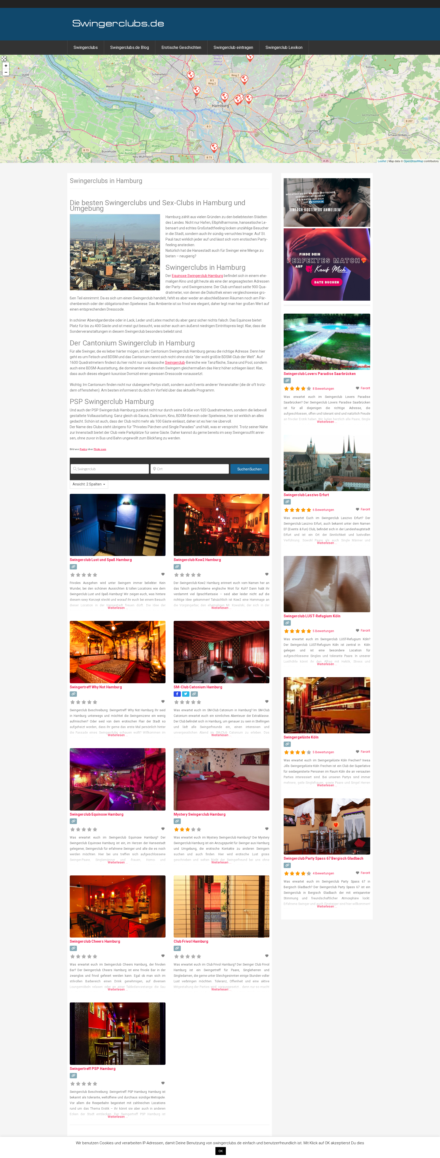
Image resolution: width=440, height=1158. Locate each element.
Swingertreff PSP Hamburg (93, 1069)
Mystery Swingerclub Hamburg (200, 814)
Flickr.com (100, 449)
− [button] (6, 72)
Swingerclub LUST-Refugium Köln (312, 616)
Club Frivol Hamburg (191, 941)
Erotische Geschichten (181, 47)
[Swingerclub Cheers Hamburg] (244, 79)
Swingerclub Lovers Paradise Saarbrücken (320, 374)
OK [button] (220, 1151)
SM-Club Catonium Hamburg (198, 687)
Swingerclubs (86, 47)
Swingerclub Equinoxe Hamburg (96, 814)
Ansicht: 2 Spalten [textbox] (87, 484)
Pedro (83, 449)
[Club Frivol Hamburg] (224, 97)
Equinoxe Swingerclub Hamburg (197, 276)
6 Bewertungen (323, 510)
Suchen (249, 468)
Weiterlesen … (118, 608)
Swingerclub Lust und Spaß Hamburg (101, 560)
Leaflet (382, 161)
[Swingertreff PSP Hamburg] (196, 91)
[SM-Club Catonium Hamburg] (190, 75)
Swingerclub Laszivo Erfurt (306, 495)
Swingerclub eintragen (233, 47)
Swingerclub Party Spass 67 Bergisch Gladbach (323, 858)
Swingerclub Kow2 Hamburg (197, 560)
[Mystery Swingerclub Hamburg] (214, 148)
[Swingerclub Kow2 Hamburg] (237, 100)
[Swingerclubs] (118, 27)
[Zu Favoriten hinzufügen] (163, 574)
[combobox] (89, 484)
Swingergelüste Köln (301, 737)
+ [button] (6, 65)
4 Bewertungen (323, 873)
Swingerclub (175, 362)
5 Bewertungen (323, 631)
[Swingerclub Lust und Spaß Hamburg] (248, 99)
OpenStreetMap (413, 161)
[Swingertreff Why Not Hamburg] (249, 56)
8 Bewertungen (323, 388)
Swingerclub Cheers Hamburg (95, 941)
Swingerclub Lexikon (284, 47)
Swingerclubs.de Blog (129, 47)
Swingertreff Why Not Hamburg (96, 687)
